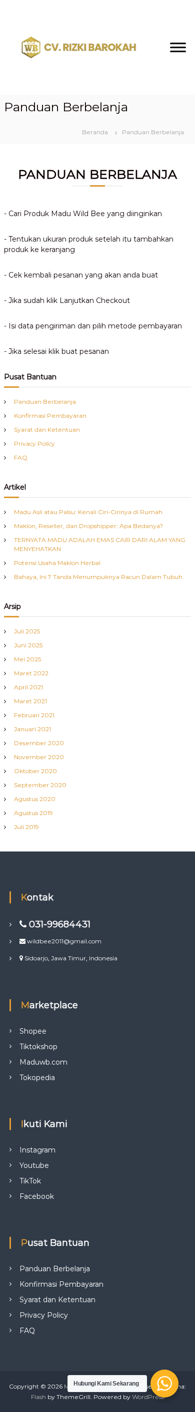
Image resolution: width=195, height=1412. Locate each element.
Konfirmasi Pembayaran (50, 415)
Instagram (38, 1149)
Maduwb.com (44, 1062)
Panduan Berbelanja (45, 401)
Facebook (37, 1196)
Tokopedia (37, 1077)
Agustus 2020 (35, 799)
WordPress (148, 1397)
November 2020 (39, 757)
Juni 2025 (28, 645)
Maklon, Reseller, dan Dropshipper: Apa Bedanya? (88, 526)
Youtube (34, 1165)
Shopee (33, 1031)
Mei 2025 (27, 659)
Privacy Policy (34, 443)
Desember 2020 (39, 743)
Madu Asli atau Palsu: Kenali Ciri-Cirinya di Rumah (88, 512)
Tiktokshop (39, 1046)
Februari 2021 (34, 715)
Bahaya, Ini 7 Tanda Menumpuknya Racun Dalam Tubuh (98, 576)
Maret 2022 (31, 673)
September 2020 (40, 785)
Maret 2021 (30, 701)
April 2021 (28, 687)
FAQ (21, 457)
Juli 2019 (26, 827)
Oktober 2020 (35, 771)
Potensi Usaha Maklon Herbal (57, 562)
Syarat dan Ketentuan (47, 429)
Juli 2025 (27, 631)
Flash (38, 1397)
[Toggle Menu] (178, 47)
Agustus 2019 (33, 813)
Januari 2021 (32, 729)
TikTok (30, 1180)
